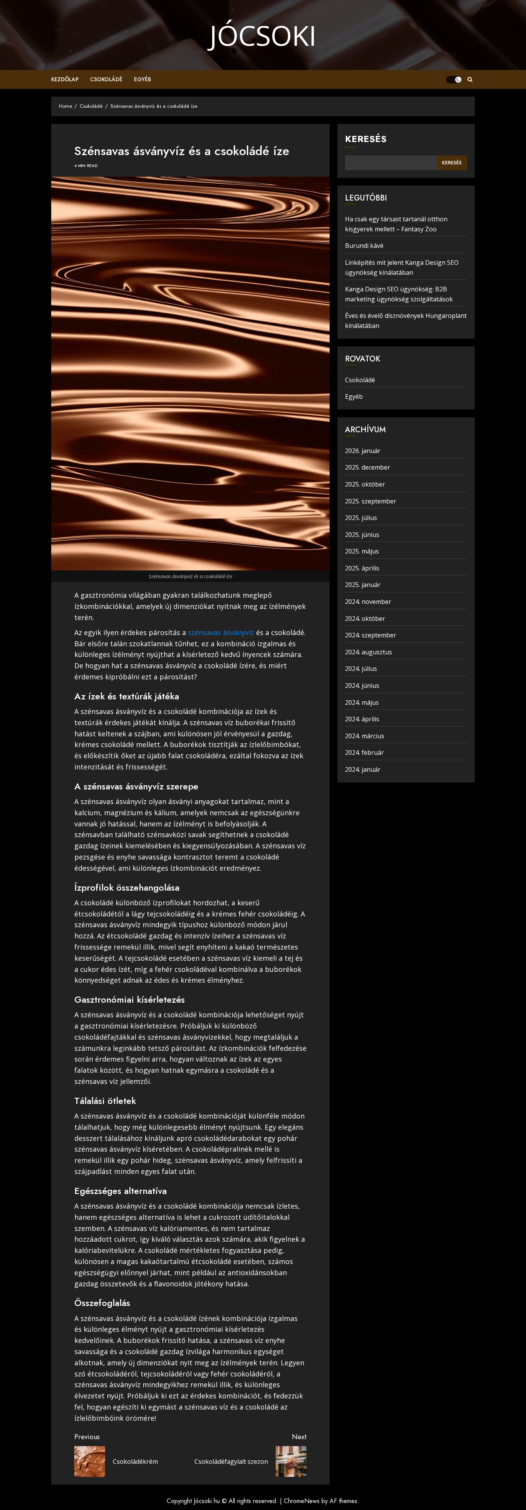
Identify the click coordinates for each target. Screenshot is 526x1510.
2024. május (362, 702)
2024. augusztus (368, 652)
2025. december (367, 467)
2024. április (362, 719)
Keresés (366, 138)
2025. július (361, 517)
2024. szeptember (370, 635)
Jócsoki (263, 35)
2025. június (362, 534)
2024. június (362, 685)
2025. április (362, 568)
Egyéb (142, 79)
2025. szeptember (370, 501)
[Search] (470, 79)
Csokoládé (106, 79)
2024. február (364, 752)
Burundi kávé (364, 245)
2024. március (364, 736)
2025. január (362, 584)
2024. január (362, 769)
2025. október (365, 484)
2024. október (365, 618)
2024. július (361, 668)
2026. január (362, 450)
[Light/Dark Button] (453, 80)
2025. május (362, 551)
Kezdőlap (65, 79)
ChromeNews (302, 1501)
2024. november (368, 601)
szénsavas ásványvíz (221, 632)
